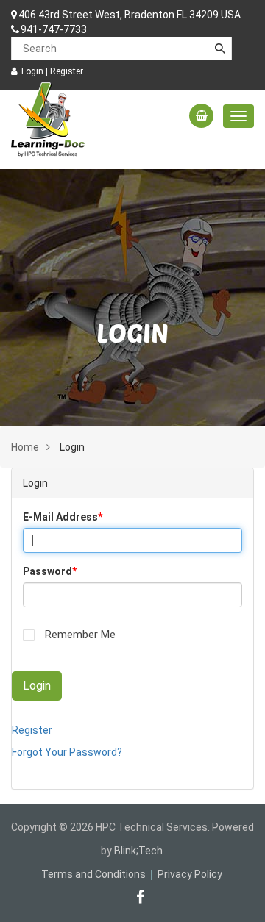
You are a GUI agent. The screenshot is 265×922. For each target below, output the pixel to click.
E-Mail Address (62, 517)
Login (32, 71)
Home (25, 447)
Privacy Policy (190, 874)
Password (50, 571)
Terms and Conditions (93, 874)
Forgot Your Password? (67, 752)
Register (66, 71)
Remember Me (80, 634)
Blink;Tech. (139, 851)
